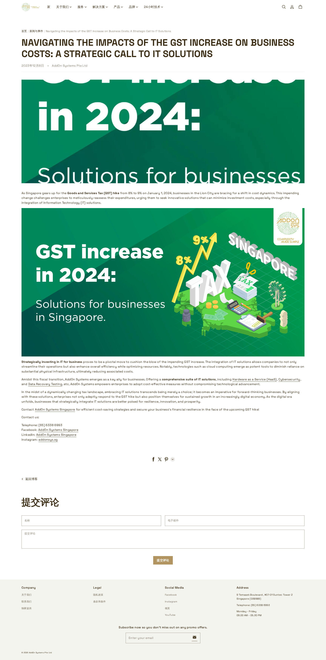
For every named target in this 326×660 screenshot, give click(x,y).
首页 (24, 31)
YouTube (170, 615)
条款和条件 (99, 601)
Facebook (171, 594)
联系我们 (27, 601)
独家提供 (27, 608)
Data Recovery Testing (45, 384)
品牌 (132, 7)
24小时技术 (152, 7)
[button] (284, 7)
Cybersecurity (289, 379)
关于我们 (62, 7)
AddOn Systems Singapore (55, 409)
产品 (117, 7)
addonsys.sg (48, 440)
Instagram (171, 601)
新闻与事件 (36, 31)
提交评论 (163, 560)
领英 (167, 608)
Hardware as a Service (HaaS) (254, 379)
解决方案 (99, 7)
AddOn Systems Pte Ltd (40, 652)
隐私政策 (98, 594)
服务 (81, 7)
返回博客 (31, 479)
